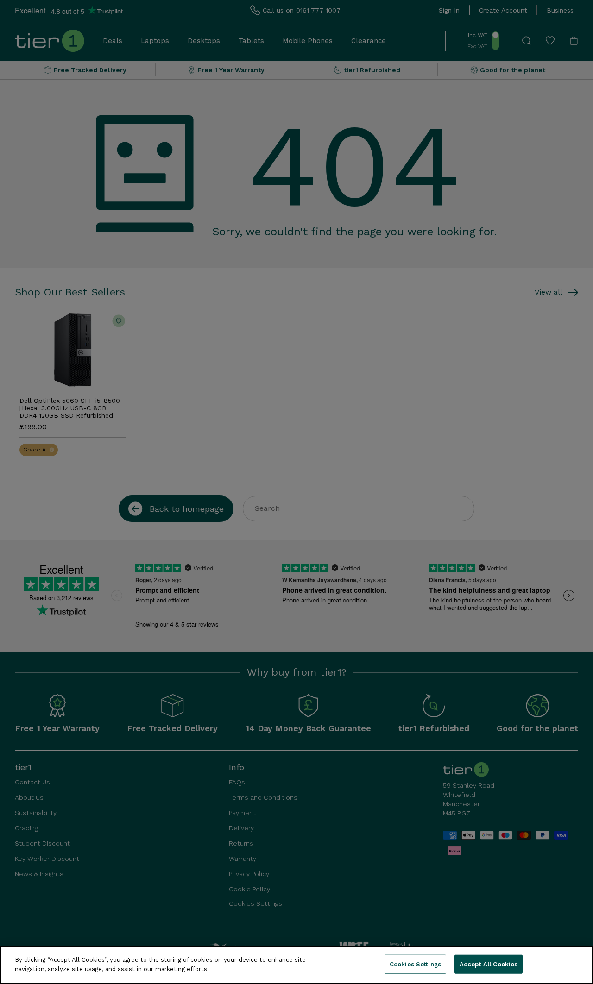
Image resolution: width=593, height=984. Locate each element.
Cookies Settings (415, 964)
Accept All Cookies (488, 964)
